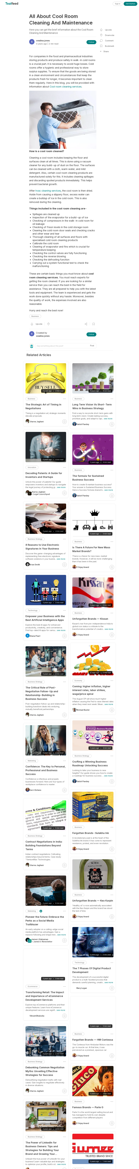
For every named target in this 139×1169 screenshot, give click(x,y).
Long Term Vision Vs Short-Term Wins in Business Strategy (92, 406)
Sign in (117, 4)
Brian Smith (35, 565)
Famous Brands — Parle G (87, 1107)
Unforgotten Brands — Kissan (90, 618)
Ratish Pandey (82, 424)
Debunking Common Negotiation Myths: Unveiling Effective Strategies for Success (45, 1071)
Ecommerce (32, 986)
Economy (78, 681)
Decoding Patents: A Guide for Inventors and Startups (44, 475)
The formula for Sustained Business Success (88, 477)
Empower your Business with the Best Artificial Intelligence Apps (45, 618)
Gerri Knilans (35, 790)
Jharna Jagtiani (37, 422)
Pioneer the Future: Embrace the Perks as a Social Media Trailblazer (45, 920)
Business (35, 316)
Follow (91, 42)
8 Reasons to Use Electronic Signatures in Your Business (42, 546)
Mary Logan (81, 988)
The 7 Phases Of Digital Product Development (91, 970)
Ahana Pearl (35, 636)
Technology (79, 963)
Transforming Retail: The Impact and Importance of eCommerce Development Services (45, 996)
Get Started (130, 4)
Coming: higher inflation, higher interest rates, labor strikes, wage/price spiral (91, 690)
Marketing (32, 761)
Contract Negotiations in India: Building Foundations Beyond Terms (44, 845)
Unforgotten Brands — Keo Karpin (92, 900)
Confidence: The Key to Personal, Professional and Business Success (46, 770)
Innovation (32, 467)
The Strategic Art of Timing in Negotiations (43, 406)
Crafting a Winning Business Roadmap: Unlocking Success (90, 763)
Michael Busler (83, 710)
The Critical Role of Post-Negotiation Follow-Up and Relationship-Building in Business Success (42, 693)
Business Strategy (82, 756)
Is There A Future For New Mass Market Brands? (91, 549)
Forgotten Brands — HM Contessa (92, 1039)
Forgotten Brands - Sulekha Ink (90, 833)
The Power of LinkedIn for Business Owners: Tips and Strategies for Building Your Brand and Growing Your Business (42, 1148)
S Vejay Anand (82, 567)
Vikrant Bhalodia (37, 1016)
